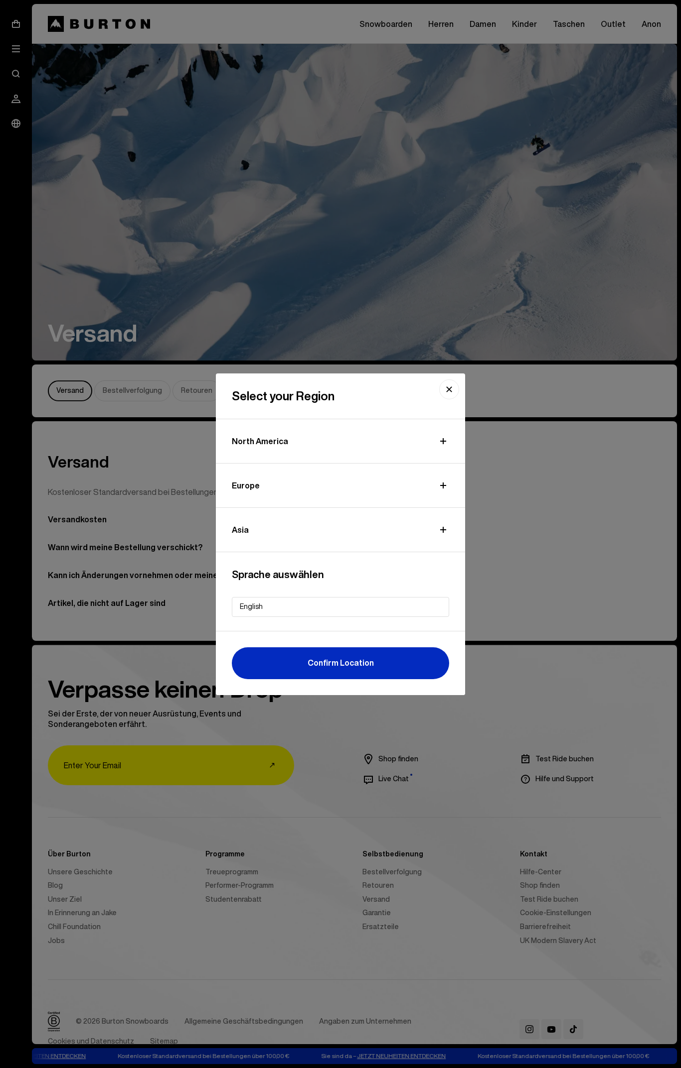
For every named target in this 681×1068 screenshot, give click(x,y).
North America (260, 441)
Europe (246, 485)
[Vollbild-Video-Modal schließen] (449, 389)
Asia (240, 530)
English (251, 606)
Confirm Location (341, 663)
